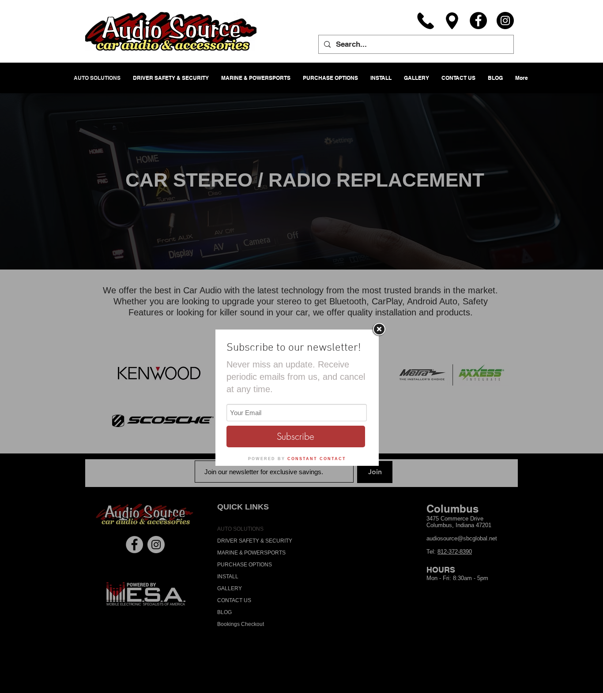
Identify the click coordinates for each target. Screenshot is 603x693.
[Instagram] (505, 20)
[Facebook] (478, 20)
